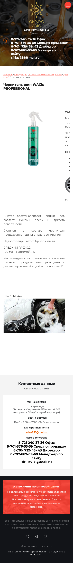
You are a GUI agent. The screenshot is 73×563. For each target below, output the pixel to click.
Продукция (20, 74)
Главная (8, 74)
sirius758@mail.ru (25, 58)
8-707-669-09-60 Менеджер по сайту (36, 52)
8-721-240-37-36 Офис (28, 39)
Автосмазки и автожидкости (45, 74)
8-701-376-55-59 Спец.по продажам (39, 43)
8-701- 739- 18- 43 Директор (33, 46)
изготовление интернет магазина (29, 551)
